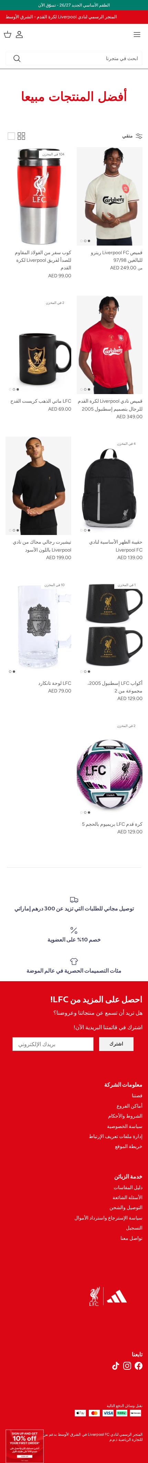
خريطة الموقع (128, 1146)
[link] (25, 1446)
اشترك (116, 1043)
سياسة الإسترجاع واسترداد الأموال (108, 1218)
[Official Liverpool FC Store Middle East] (74, 33)
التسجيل (134, 1228)
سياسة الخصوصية (124, 1126)
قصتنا (137, 1096)
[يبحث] (17, 58)
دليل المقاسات (128, 1188)
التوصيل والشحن (125, 1208)
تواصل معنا (131, 1238)
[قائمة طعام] (137, 34)
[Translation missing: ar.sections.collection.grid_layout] (21, 136)
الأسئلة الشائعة (127, 1198)
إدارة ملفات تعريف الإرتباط (115, 1136)
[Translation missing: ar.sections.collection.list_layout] (11, 136)
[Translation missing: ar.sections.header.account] (22, 34)
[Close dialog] (44, 1434)
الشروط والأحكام (125, 1116)
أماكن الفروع (129, 1106)
